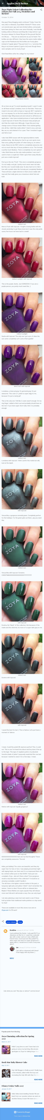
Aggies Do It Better (17, 3)
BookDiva (13, 930)
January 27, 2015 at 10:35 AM (27, 947)
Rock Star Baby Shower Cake (14, 1062)
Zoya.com (5, 910)
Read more (38, 1056)
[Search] (41, 4)
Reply (12, 958)
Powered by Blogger (23, 1112)
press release (11, 922)
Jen (17, 947)
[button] (41, 10)
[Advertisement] (22, 1009)
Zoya (20, 922)
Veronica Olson (26, 1116)
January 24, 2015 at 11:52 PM (25, 930)
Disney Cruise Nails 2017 (13, 1086)
